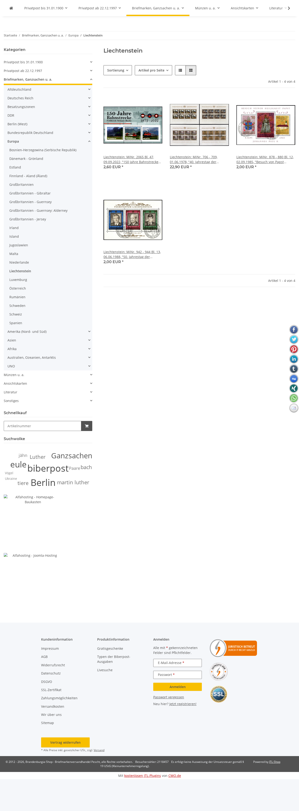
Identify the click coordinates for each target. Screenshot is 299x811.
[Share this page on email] (294, 408)
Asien (11, 340)
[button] (286, 8)
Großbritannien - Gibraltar (30, 193)
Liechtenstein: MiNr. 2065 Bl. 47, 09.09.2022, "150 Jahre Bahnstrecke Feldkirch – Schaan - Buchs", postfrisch (130, 159)
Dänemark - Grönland (26, 158)
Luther (38, 456)
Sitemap (47, 723)
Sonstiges (11, 400)
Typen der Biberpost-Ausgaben (113, 659)
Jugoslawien (18, 245)
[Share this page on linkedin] (294, 359)
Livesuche (105, 670)
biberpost (48, 468)
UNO (11, 366)
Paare (74, 468)
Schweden (17, 305)
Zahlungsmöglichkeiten (59, 698)
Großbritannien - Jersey (27, 219)
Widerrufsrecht (53, 665)
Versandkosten (52, 706)
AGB (44, 656)
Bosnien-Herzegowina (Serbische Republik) (42, 150)
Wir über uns (51, 714)
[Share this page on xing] (294, 388)
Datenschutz (51, 673)
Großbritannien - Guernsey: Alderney (38, 210)
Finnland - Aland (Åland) (28, 176)
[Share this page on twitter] (294, 339)
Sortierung (115, 70)
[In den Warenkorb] (86, 426)
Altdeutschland (19, 89)
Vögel (9, 473)
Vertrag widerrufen (65, 742)
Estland (15, 167)
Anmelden (178, 687)
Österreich (17, 288)
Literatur (10, 392)
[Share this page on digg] (294, 378)
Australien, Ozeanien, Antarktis (31, 357)
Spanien (15, 323)
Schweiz (15, 314)
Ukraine (11, 478)
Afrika (12, 349)
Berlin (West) (17, 124)
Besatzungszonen (21, 106)
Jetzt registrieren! (182, 704)
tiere (23, 483)
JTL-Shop (274, 762)
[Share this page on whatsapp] (294, 398)
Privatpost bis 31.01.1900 (23, 62)
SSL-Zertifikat (51, 690)
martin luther (73, 482)
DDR (10, 115)
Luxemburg (18, 279)
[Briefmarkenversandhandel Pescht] (11, 8)
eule (18, 464)
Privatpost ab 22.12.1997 (23, 70)
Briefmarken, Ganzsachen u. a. (28, 79)
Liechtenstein (20, 271)
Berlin (43, 482)
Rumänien (17, 297)
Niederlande (19, 262)
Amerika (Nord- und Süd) (26, 331)
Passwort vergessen (168, 697)
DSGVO (46, 681)
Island (14, 236)
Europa (13, 141)
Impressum (50, 648)
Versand (99, 750)
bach (86, 467)
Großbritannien (21, 184)
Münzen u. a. (14, 375)
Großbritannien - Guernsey (30, 202)
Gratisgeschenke (110, 648)
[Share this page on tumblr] (294, 368)
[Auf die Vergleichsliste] (142, 103)
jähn (23, 455)
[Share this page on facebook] (294, 329)
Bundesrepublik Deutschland (30, 132)
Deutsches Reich (20, 98)
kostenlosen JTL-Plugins (142, 775)
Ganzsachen (71, 455)
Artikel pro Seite (151, 70)
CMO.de (174, 775)
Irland (14, 228)
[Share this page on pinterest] (294, 349)
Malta (13, 253)
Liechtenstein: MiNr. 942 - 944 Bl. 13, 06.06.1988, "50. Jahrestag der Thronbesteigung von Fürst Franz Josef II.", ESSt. (132, 254)
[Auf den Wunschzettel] (154, 103)
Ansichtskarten (15, 383)
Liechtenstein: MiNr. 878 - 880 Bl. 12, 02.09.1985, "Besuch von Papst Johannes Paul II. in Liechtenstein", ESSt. (265, 159)
